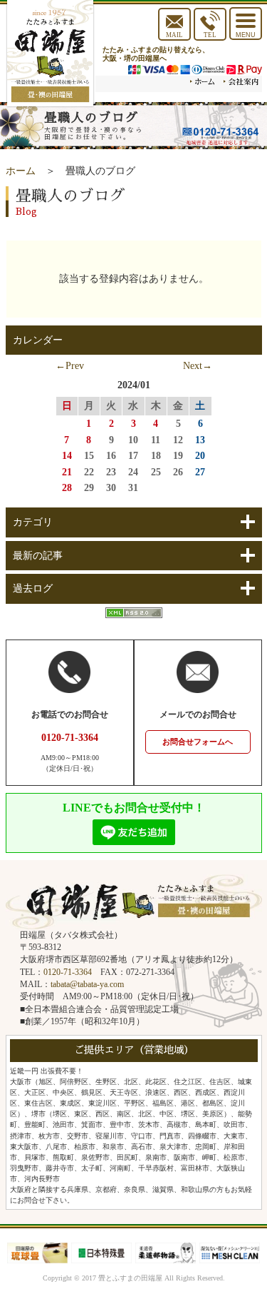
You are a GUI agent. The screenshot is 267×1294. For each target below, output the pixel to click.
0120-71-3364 (67, 972)
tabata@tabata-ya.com (87, 984)
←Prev (70, 365)
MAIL (174, 35)
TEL (210, 35)
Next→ (197, 365)
